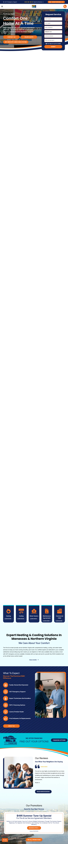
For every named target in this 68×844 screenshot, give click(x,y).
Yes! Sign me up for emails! (54, 43)
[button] (65, 6)
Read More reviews (43, 791)
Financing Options (59, 740)
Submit (53, 46)
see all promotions (34, 839)
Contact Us (11, 37)
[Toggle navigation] (2, 6)
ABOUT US (11, 726)
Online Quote (28, 37)
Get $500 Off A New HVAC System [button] (16, 42)
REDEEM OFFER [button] (33, 828)
